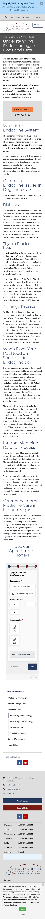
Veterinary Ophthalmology (21, 721)
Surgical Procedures (16, 739)
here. (15, 905)
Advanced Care (27, 37)
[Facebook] (19, 762)
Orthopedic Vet (17, 727)
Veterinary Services (15, 691)
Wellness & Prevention (17, 698)
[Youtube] (25, 762)
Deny (23, 914)
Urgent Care (13, 745)
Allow (23, 909)
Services (14, 37)
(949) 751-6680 (22, 114)
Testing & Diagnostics (17, 703)
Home (5, 37)
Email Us (11, 794)
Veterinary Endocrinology (21, 715)
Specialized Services (18, 733)
